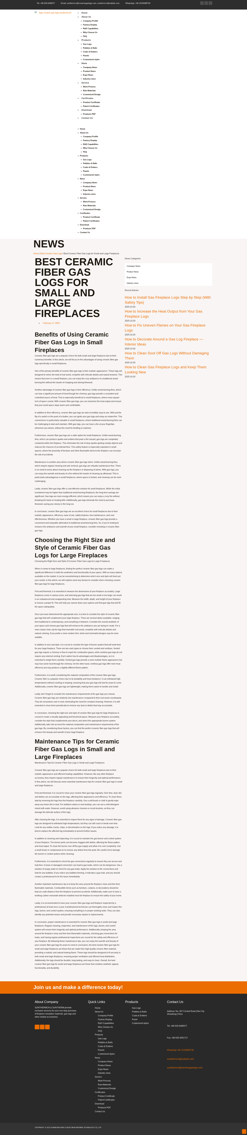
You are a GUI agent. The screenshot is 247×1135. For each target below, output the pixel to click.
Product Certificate (91, 102)
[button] (143, 125)
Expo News (88, 75)
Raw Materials (89, 90)
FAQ (85, 36)
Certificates (87, 98)
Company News (90, 67)
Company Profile (90, 21)
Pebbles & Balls (90, 48)
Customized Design (92, 94)
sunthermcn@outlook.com (180, 1059)
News (84, 63)
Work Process (89, 87)
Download (86, 110)
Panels (86, 55)
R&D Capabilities (90, 28)
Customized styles (91, 59)
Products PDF (89, 114)
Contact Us (87, 118)
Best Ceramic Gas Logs (51, 253)
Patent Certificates (91, 106)
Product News (89, 71)
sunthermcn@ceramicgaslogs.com (184, 1067)
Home (84, 13)
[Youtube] (210, 3)
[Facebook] (202, 3)
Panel (134, 1019)
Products (86, 40)
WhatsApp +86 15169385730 (180, 1050)
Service (85, 83)
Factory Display (90, 25)
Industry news (89, 79)
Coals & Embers (90, 52)
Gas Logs (87, 44)
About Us (86, 17)
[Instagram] (206, 3)
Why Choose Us (90, 32)
